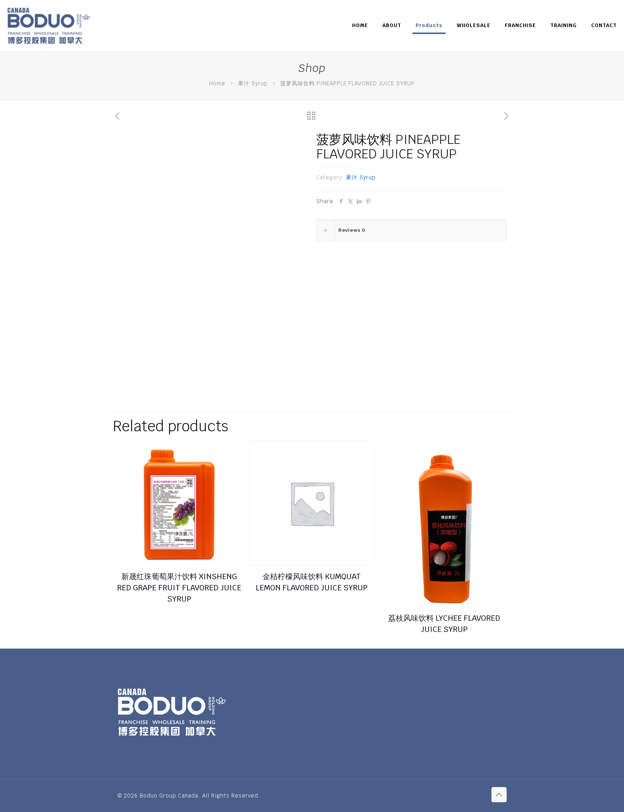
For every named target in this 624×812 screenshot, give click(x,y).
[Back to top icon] (499, 794)
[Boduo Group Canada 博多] (48, 25)
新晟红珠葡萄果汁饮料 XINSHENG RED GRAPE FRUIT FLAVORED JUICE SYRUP (179, 588)
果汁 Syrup (253, 83)
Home (217, 83)
